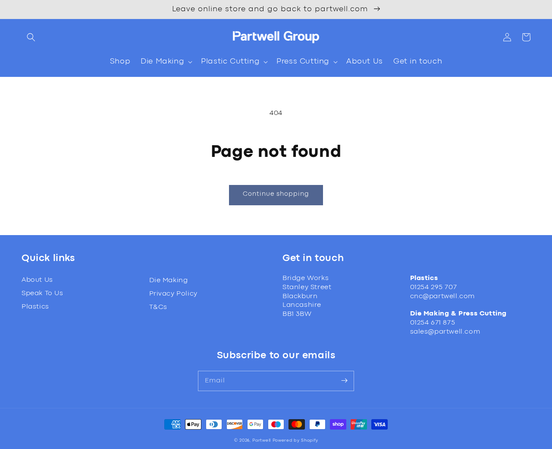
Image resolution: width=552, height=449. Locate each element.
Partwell (261, 441)
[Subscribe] (344, 380)
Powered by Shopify (295, 441)
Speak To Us (42, 293)
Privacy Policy (173, 294)
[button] (31, 37)
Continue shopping (276, 194)
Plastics (35, 307)
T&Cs (158, 307)
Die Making (168, 280)
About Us (37, 280)
